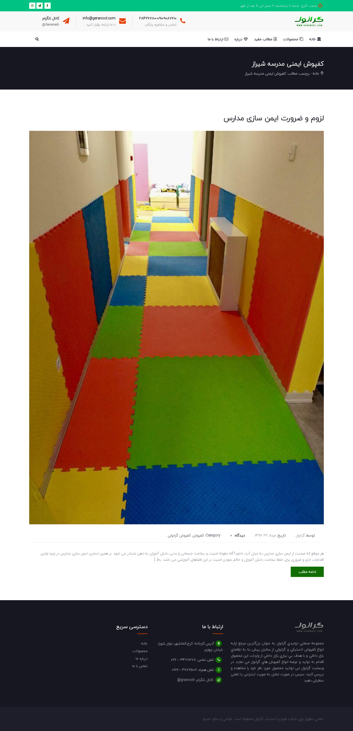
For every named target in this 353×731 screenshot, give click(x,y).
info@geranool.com (99, 18)
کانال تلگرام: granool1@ (195, 680)
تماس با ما (140, 666)
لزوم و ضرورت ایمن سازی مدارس (274, 118)
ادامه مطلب (307, 571)
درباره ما (142, 658)
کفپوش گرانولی (179, 535)
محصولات (140, 651)
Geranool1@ (50, 24)
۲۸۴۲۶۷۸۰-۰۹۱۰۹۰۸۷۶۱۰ (158, 18)
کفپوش (198, 535)
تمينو (207, 719)
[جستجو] (37, 39)
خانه (316, 73)
